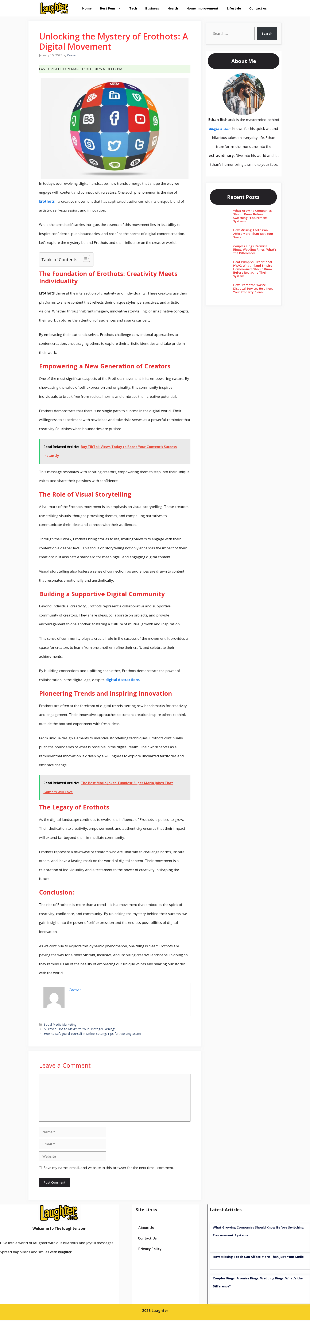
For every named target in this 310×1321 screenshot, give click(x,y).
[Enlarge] (259, 78)
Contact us (258, 8)
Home (87, 8)
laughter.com (219, 128)
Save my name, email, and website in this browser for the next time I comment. (109, 1167)
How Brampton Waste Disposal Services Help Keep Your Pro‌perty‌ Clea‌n (253, 288)
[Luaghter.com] (54, 8)
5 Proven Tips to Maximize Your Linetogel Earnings (80, 1029)
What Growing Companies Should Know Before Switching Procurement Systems (252, 216)
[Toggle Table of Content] (84, 258)
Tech (133, 8)
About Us (146, 1227)
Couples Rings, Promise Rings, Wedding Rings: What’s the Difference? (254, 249)
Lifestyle (234, 8)
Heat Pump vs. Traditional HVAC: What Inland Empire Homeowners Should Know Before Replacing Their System (252, 269)
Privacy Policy (149, 1248)
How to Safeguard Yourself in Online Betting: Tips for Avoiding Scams (93, 1034)
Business (152, 8)
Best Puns (108, 8)
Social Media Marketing (60, 1024)
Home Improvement (202, 8)
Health (172, 8)
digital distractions (122, 679)
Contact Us (147, 1238)
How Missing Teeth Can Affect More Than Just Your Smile (253, 233)
